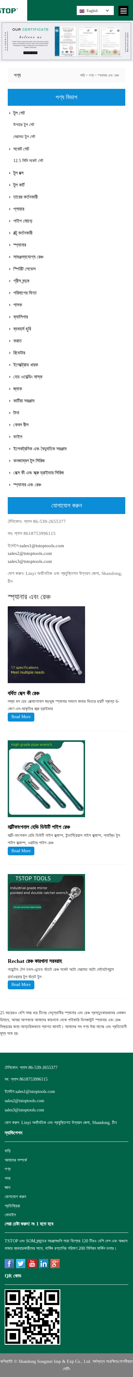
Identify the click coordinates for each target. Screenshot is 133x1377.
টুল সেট (19, 113)
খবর (8, 1178)
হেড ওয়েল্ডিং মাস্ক (27, 376)
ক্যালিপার (20, 316)
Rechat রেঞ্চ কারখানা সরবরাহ (35, 961)
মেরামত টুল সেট (24, 136)
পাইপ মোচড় (22, 221)
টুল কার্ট (18, 185)
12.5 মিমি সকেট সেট (28, 160)
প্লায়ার (18, 209)
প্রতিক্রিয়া (12, 1206)
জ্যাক (17, 388)
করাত (17, 340)
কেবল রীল (20, 424)
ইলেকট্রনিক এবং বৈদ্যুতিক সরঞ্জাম (39, 448)
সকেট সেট (21, 149)
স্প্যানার (19, 244)
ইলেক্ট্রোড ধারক (25, 364)
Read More (21, 716)
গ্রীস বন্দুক (21, 280)
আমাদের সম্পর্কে (16, 1160)
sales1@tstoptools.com (42, 545)
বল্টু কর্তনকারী (22, 232)
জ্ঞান (7, 1187)
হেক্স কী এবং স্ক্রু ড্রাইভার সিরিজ (38, 472)
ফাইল (17, 436)
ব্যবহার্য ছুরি (22, 328)
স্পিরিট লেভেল (24, 268)
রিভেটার (19, 352)
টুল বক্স (18, 173)
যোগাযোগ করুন (15, 1196)
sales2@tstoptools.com (30, 553)
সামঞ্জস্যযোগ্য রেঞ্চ (28, 256)
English (92, 11)
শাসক (17, 304)
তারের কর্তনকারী (25, 197)
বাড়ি (82, 75)
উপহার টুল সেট (23, 124)
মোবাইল (10, 1215)
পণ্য (91, 75)
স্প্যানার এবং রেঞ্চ (108, 75)
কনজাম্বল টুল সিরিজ (29, 460)
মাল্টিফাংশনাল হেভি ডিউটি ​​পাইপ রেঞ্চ (39, 827)
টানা (16, 412)
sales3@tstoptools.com (30, 561)
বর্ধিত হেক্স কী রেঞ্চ (23, 693)
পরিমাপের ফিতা (24, 292)
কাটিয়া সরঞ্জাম (23, 400)
